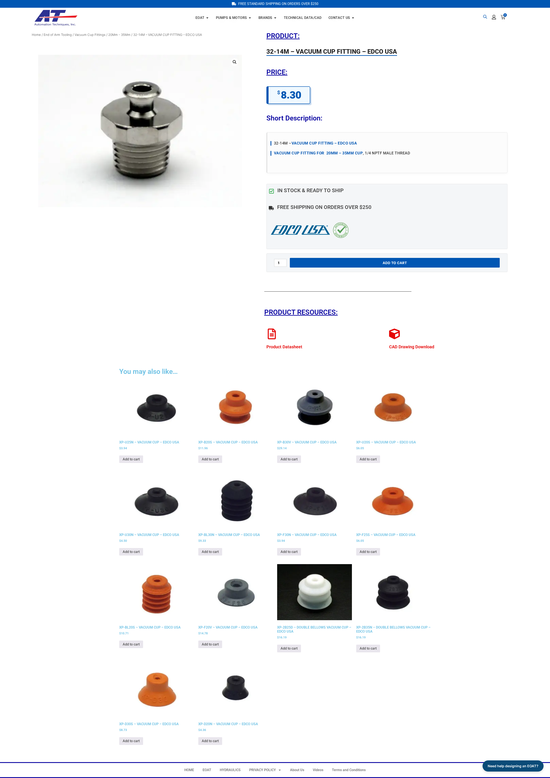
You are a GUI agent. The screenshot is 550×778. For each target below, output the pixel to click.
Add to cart (395, 263)
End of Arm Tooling (58, 35)
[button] (234, 62)
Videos (318, 770)
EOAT (207, 770)
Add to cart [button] (131, 459)
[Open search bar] (485, 16)
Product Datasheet (284, 346)
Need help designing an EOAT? (513, 766)
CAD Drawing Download (411, 346)
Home (36, 35)
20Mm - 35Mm (119, 35)
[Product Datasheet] (271, 334)
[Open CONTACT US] (353, 17)
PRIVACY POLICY (262, 770)
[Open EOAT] (207, 17)
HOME (189, 770)
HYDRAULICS (230, 770)
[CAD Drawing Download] (394, 334)
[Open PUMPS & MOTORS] (250, 17)
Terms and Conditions (349, 770)
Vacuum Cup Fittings (90, 35)
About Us (297, 770)
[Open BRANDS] (275, 17)
